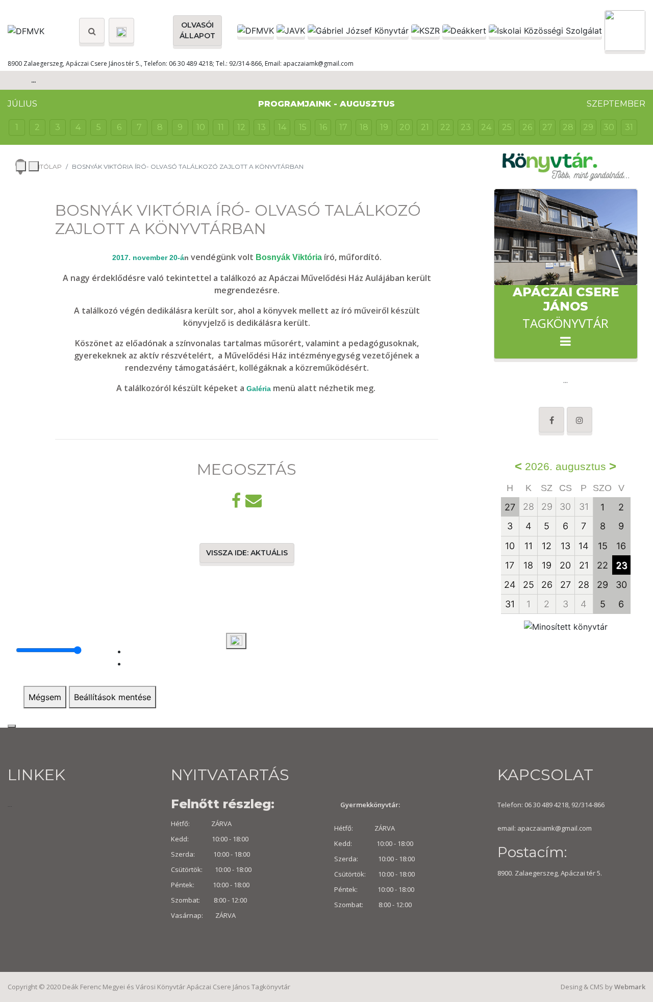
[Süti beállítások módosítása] (236, 641)
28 (568, 127)
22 (445, 127)
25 (507, 127)
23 (466, 127)
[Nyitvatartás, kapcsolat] (121, 30)
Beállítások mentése (112, 697)
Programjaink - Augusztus (326, 104)
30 (609, 127)
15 (303, 127)
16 (323, 127)
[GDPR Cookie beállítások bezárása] (12, 726)
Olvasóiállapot (197, 30)
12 (241, 127)
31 (629, 127)
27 (547, 127)
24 (486, 127)
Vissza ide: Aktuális (247, 552)
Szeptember (616, 104)
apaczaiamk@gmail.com (554, 828)
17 (343, 127)
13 (262, 127)
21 (425, 127)
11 (221, 127)
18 (364, 127)
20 (404, 127)
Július (22, 104)
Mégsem (45, 697)
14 (282, 127)
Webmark (629, 986)
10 (200, 127)
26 (527, 127)
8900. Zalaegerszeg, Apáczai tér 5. (549, 873)
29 (588, 127)
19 (384, 127)
